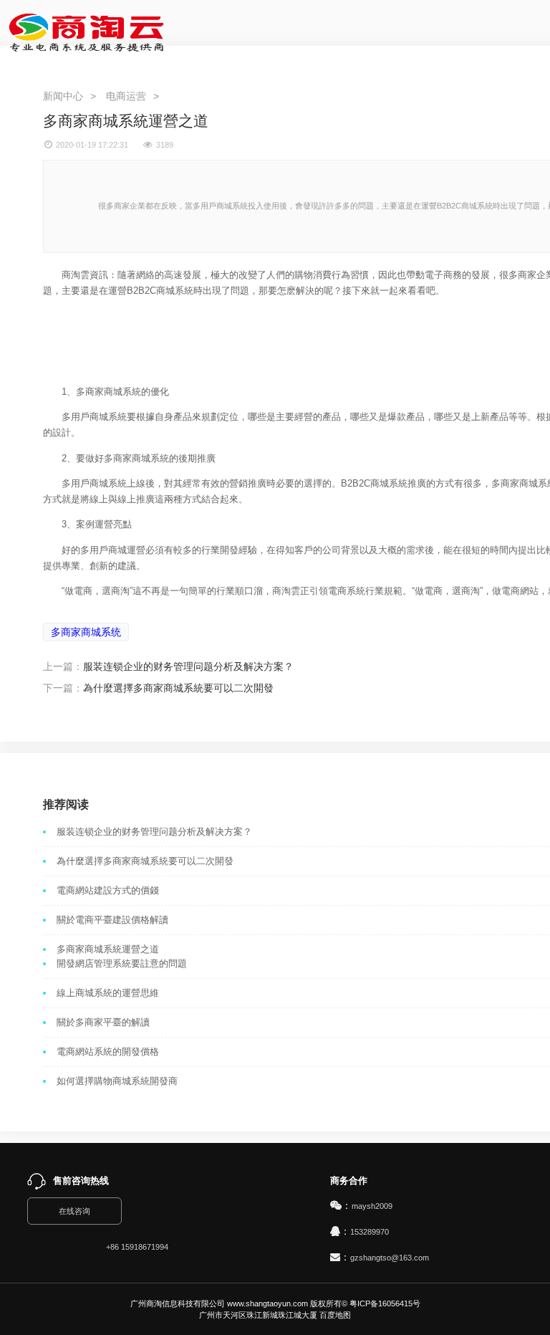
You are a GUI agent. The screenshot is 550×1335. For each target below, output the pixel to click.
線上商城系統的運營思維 (108, 992)
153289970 (369, 1232)
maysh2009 (372, 1206)
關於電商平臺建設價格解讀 (112, 919)
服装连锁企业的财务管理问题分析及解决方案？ (188, 666)
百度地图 (335, 1315)
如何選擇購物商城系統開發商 (117, 1081)
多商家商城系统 (86, 632)
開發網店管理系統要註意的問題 (122, 963)
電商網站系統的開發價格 (108, 1051)
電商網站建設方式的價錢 (108, 890)
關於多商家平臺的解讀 (103, 1022)
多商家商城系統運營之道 (108, 949)
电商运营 (126, 96)
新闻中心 (63, 96)
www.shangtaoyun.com (267, 1303)
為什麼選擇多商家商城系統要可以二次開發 (178, 688)
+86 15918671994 (137, 1247)
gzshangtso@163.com (389, 1257)
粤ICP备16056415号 (384, 1303)
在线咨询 (74, 1211)
